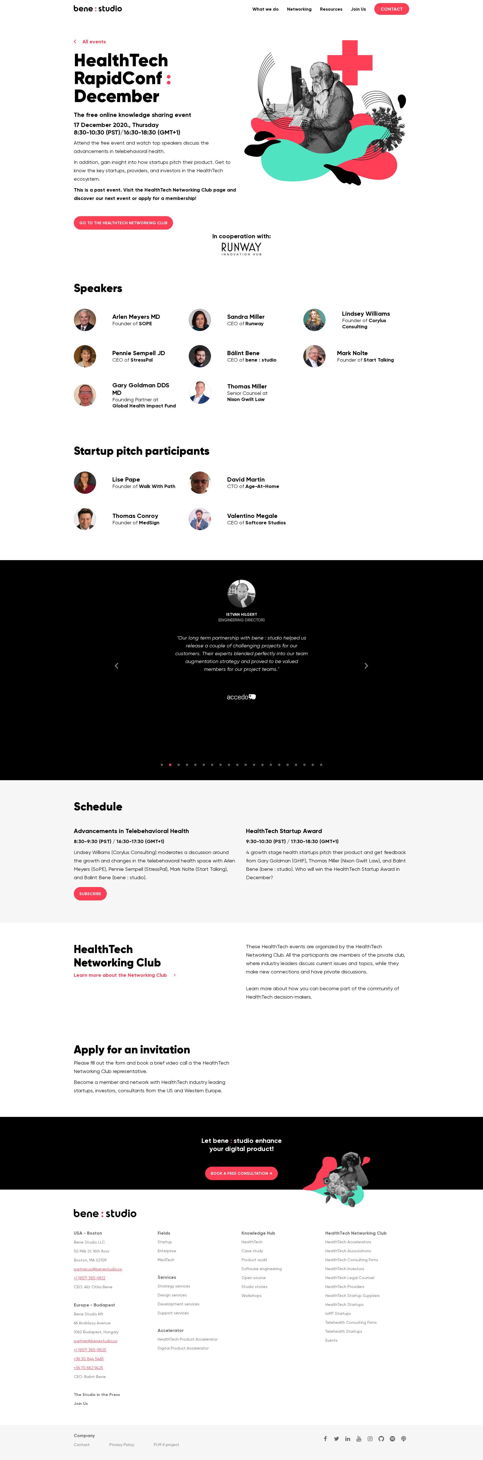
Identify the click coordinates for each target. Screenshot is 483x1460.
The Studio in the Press (97, 1394)
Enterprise (167, 1251)
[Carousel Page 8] (220, 765)
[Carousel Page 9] (229, 765)
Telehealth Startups (343, 1331)
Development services (179, 1304)
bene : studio (98, 8)
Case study (252, 1251)
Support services (173, 1313)
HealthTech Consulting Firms (351, 1260)
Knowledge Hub (258, 1233)
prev (116, 665)
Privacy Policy (121, 1444)
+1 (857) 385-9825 (90, 1350)
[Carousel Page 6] (204, 765)
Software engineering (262, 1268)
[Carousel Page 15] (279, 765)
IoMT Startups (338, 1313)
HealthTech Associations (348, 1251)
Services (167, 1277)
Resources (331, 9)
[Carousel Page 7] (212, 765)
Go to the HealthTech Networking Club (123, 222)
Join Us (358, 9)
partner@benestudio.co (95, 1341)
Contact (392, 9)
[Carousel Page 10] (237, 765)
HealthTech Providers (344, 1286)
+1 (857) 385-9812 (89, 1278)
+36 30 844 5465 (89, 1359)
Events (331, 1340)
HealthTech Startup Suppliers (352, 1295)
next (366, 665)
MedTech (166, 1260)
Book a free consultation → (241, 1173)
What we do (265, 9)
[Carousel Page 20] (321, 765)
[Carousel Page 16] (287, 765)
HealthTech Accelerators (348, 1242)
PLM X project (166, 1444)
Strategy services (174, 1286)
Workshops (252, 1295)
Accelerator (171, 1330)
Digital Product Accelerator (183, 1348)
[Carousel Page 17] (296, 765)
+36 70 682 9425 (88, 1367)
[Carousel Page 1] (162, 765)
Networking (299, 9)
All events (94, 42)
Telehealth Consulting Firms (351, 1322)
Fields (164, 1233)
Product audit (254, 1260)
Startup (165, 1242)
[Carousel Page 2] (170, 765)
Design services (172, 1295)
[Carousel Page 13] (262, 765)
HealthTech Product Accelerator (187, 1339)
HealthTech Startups (344, 1304)
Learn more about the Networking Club (120, 975)
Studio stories (254, 1286)
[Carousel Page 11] (246, 765)
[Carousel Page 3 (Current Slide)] (178, 765)
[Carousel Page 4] (187, 765)
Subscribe (90, 893)
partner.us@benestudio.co (98, 1269)
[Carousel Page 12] (254, 765)
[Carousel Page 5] (195, 765)
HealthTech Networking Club (356, 1233)
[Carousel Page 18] (304, 765)
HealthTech (252, 1242)
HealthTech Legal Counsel (349, 1277)
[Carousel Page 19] (313, 765)
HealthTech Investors (344, 1268)
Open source (254, 1277)
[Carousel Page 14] (271, 765)
